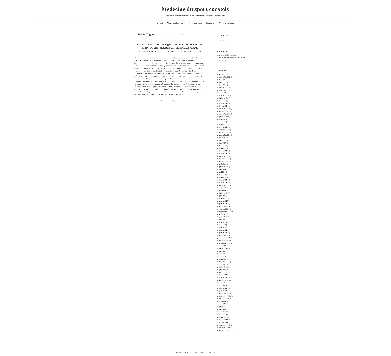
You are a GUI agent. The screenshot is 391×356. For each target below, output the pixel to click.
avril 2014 (222, 225)
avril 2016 (222, 175)
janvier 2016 (223, 182)
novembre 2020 (224, 90)
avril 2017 (222, 146)
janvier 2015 (223, 204)
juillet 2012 (223, 267)
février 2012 (223, 275)
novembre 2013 (224, 238)
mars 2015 (222, 198)
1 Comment (199, 51)
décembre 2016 (224, 156)
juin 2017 (222, 143)
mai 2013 (222, 254)
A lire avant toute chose (176, 23)
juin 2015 (222, 196)
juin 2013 (222, 251)
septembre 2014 (224, 211)
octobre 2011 (223, 280)
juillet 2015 (223, 193)
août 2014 (222, 214)
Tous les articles (195, 23)
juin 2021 (222, 85)
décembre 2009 (224, 325)
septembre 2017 (224, 135)
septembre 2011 (224, 283)
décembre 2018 (224, 109)
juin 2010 (222, 309)
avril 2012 (222, 272)
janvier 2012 (223, 277)
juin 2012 (222, 270)
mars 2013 (222, 259)
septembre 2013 (224, 243)
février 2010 (223, 320)
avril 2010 (222, 314)
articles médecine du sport (153, 51)
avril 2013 (222, 256)
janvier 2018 (223, 127)
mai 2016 (222, 172)
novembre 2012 (224, 262)
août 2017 (222, 138)
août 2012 (222, 264)
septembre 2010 (224, 301)
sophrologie (223, 60)
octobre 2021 (223, 74)
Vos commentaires (226, 23)
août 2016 (222, 164)
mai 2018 (222, 119)
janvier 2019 (223, 106)
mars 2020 (223, 93)
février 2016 (223, 180)
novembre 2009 (224, 328)
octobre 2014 (223, 209)
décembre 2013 (224, 235)
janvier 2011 (223, 291)
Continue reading (169, 101)
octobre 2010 (224, 299)
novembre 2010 (224, 296)
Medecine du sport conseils (195, 9)
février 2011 (223, 288)
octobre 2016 (223, 161)
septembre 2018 (224, 114)
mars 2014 (222, 227)
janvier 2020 (223, 95)
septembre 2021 (224, 77)
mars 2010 (222, 317)
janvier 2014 (223, 233)
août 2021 (222, 80)
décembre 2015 (224, 185)
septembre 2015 (224, 190)
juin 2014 (222, 219)
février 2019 (223, 103)
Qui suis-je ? (210, 23)
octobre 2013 (223, 241)
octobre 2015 (224, 188)
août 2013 (222, 246)
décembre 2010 (224, 293)
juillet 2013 (223, 248)
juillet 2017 (223, 140)
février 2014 (223, 230)
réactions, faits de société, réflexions (232, 58)
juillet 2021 (223, 82)
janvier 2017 (223, 153)
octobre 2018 (223, 111)
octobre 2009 (224, 330)
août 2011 (222, 285)
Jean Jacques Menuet (184, 51)
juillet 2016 (223, 167)
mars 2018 (222, 124)
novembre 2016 (224, 159)
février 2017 (223, 151)
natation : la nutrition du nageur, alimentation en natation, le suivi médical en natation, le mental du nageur (169, 46)
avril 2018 (222, 122)
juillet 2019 (223, 98)
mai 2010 (222, 312)
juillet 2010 (223, 307)
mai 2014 (222, 222)
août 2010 (222, 304)
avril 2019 (222, 101)
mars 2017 (222, 148)
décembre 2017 (224, 130)
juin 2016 (222, 169)
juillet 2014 (223, 217)
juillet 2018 (223, 117)
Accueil (160, 23)
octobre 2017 (223, 132)
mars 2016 (222, 177)
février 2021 (223, 88)
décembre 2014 (224, 206)
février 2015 (223, 201)
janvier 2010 (223, 322)
